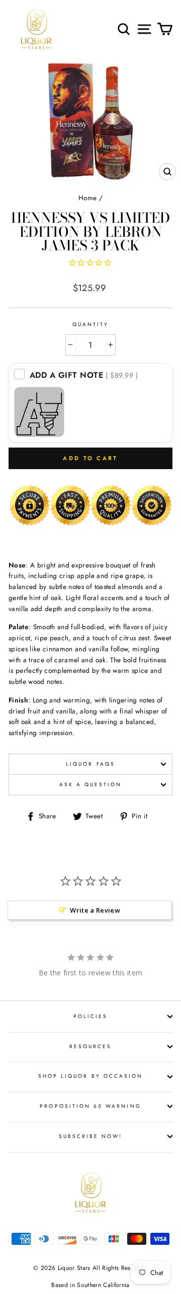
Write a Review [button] (95, 910)
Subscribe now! (91, 1136)
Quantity (90, 324)
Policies (90, 1016)
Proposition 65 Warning (90, 1106)
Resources (90, 1046)
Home (87, 198)
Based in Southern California (90, 1284)
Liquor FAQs (90, 764)
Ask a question (90, 784)
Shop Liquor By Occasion (90, 1076)
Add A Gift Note (84, 375)
